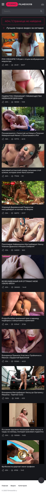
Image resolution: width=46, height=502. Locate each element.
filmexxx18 (20, 4)
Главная (5, 486)
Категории (22, 486)
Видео (13, 486)
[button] (3, 4)
